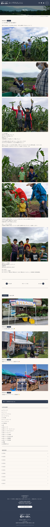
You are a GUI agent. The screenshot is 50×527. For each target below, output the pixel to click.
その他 (4, 417)
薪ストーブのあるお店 (8, 436)
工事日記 (5, 423)
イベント (5, 412)
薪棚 (4, 442)
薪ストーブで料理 (7, 434)
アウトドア (5, 410)
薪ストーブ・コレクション (9, 428)
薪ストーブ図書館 (7, 438)
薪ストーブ (5, 427)
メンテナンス (6, 421)
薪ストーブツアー (7, 432)
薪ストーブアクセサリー (8, 430)
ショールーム (6, 415)
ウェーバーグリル (7, 413)
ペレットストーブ (7, 419)
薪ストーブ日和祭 (7, 440)
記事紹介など (6, 443)
